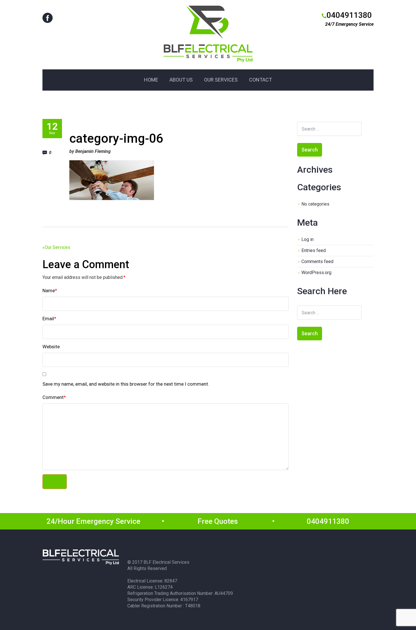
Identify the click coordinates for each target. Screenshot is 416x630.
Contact (260, 80)
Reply (54, 481)
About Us (181, 80)
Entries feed (313, 250)
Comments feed (317, 261)
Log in (307, 239)
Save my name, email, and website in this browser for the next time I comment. (125, 384)
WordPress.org (316, 272)
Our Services (221, 80)
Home (151, 80)
